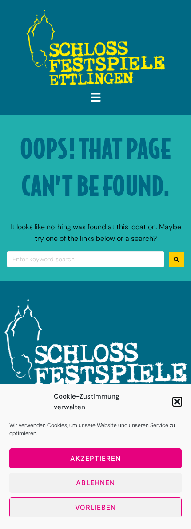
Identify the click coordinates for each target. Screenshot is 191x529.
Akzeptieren (95, 458)
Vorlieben (95, 507)
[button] (177, 401)
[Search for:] (85, 259)
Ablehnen (95, 483)
